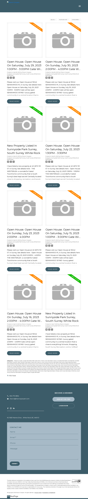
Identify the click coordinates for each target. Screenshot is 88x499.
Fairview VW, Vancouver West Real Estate (59, 363)
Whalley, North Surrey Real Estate (63, 371)
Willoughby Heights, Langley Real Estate (30, 372)
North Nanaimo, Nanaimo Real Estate (44, 368)
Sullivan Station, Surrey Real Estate (55, 369)
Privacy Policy (38, 492)
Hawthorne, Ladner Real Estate (28, 365)
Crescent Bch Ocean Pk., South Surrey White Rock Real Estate (45, 362)
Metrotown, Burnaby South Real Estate (46, 366)
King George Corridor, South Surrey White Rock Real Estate (64, 365)
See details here (35, 85)
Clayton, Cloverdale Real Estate (60, 360)
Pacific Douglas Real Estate (60, 368)
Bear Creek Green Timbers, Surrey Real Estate (42, 360)
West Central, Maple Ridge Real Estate (46, 371)
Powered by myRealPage (49, 492)
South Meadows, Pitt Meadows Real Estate (36, 369)
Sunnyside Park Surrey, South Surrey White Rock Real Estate (23, 158)
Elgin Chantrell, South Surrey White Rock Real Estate (37, 363)
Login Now (63, 406)
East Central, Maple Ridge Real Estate (67, 362)
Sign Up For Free (63, 399)
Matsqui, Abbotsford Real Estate (30, 366)
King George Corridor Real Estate (43, 365)
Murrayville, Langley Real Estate (28, 368)
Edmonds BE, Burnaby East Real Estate (16, 363)
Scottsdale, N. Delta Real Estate (20, 369)
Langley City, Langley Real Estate (14, 366)
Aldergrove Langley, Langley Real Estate (23, 360)
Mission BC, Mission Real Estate (63, 366)
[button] (8, 408)
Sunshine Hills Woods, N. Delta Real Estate (27, 371)
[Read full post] (25, 41)
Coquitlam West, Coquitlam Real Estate (22, 362)
